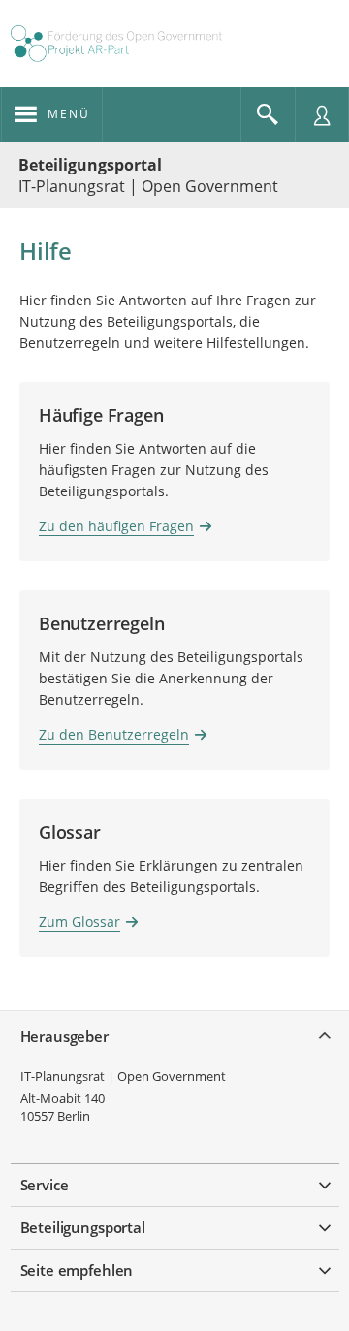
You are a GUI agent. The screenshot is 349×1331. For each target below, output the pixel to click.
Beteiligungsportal (90, 164)
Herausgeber (64, 1036)
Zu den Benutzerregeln (114, 734)
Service (44, 1184)
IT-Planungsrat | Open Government (123, 1076)
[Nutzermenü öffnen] (322, 114)
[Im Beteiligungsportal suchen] (267, 114)
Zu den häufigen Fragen (116, 526)
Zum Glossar (79, 921)
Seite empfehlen (77, 1270)
